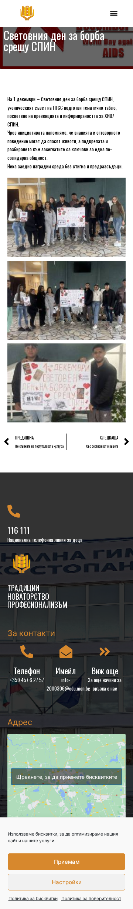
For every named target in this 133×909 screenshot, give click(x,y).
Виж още (105, 670)
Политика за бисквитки (33, 898)
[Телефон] (26, 651)
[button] (114, 13)
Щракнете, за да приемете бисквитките (66, 777)
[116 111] (13, 510)
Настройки (67, 882)
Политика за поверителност (91, 898)
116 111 (18, 530)
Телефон (27, 670)
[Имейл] (65, 651)
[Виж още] (104, 651)
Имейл (66, 670)
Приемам (66, 861)
